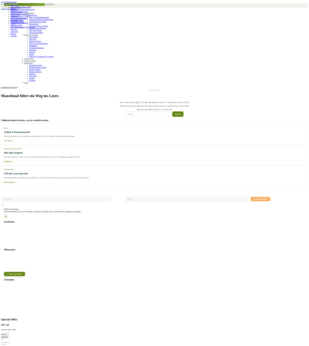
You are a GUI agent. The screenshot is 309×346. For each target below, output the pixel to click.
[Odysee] (6, 291)
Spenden (14, 29)
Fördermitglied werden (19, 23)
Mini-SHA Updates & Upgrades (41, 57)
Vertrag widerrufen (296, 310)
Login (4, 7)
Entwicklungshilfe (36, 33)
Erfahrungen (29, 59)
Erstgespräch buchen (9, 87)
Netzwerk (14, 32)
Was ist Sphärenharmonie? (39, 17)
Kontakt (14, 36)
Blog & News (8, 230)
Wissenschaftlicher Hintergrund (41, 20)
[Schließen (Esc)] (9, 342)
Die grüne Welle (35, 30)
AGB (166, 310)
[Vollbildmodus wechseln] (4, 342)
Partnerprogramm (10, 269)
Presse (31, 54)
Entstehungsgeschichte (37, 22)
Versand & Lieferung (14, 300)
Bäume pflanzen (17, 27)
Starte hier (14, 5)
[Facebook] (11, 285)
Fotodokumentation (18, 19)
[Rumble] (11, 291)
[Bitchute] (16, 291)
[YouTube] (16, 285)
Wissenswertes (9, 241)
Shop (26, 83)
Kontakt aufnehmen (13, 297)
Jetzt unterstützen (16, 274)
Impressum (158, 310)
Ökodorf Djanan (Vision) (38, 26)
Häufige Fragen (17, 12)
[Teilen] (7, 342)
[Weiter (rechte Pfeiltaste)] (4, 344)
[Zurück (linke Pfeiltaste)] (2, 344)
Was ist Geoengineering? (20, 14)
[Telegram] (21, 285)
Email (3, 334)
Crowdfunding (8, 265)
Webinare (32, 50)
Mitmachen (28, 63)
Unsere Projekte (9, 227)
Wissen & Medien (31, 35)
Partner (13, 34)
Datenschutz (148, 310)
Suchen (178, 114)
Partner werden (16, 25)
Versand (173, 310)
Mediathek (15, 16)
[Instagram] (6, 285)
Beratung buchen (17, 21)
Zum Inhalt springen (8, 2)
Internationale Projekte (37, 28)
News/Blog (15, 8)
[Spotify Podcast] (26, 285)
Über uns (14, 10)
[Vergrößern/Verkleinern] (2, 342)
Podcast (32, 52)
